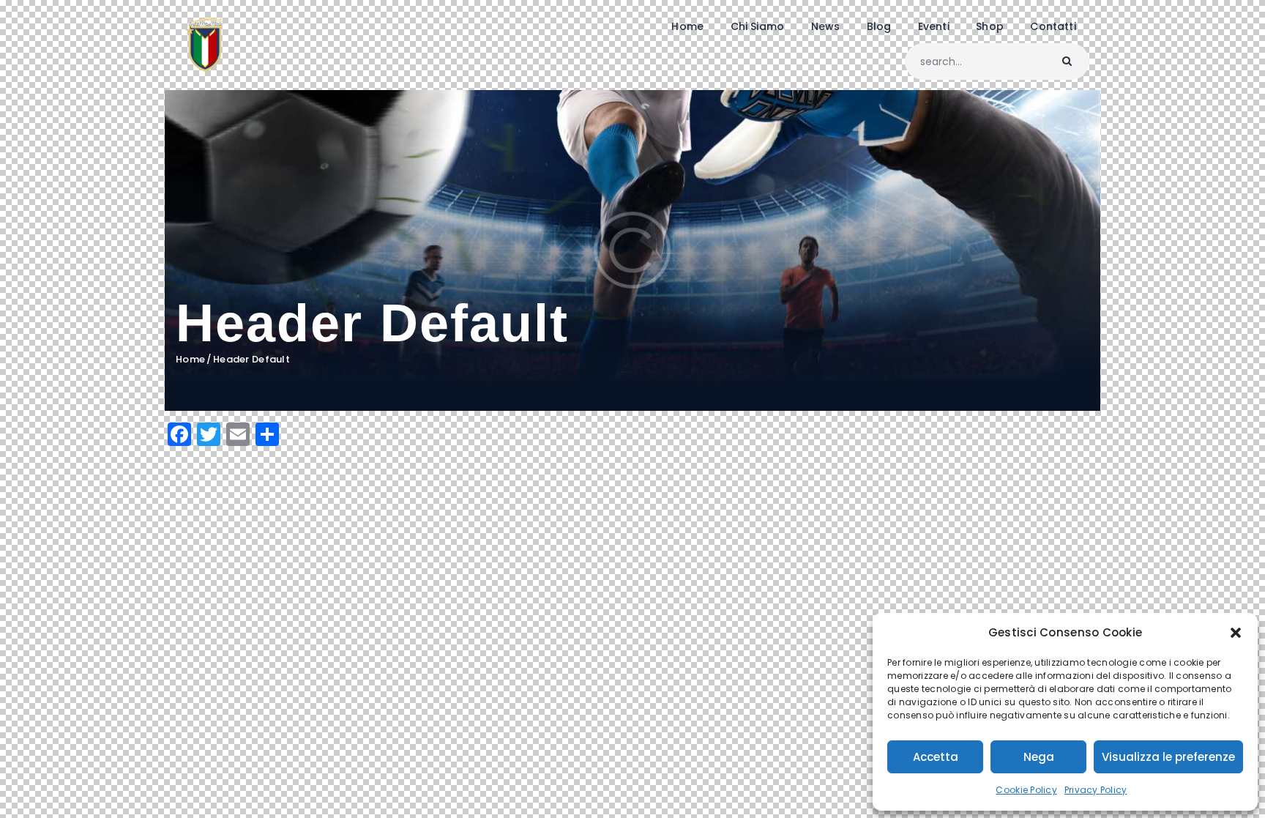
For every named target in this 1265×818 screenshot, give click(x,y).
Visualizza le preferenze (1168, 757)
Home (190, 359)
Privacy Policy (1095, 790)
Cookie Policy (1026, 790)
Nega (1038, 757)
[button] (1235, 632)
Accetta (935, 757)
